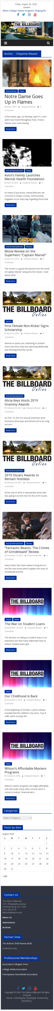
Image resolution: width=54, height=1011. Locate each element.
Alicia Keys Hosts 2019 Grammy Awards (21, 402)
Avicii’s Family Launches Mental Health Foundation (24, 177)
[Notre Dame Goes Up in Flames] (27, 61)
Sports (8, 321)
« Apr (4, 876)
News (22, 91)
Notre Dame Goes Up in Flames (24, 99)
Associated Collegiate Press (15, 964)
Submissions (8, 922)
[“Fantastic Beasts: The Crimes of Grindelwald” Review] (27, 513)
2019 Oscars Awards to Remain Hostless (22, 477)
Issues (8, 619)
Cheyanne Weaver (28, 107)
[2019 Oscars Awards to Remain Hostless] (27, 442)
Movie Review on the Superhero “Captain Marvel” (25, 253)
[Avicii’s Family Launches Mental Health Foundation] (27, 140)
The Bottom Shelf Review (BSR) (17, 943)
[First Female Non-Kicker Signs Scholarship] (27, 292)
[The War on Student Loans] (27, 589)
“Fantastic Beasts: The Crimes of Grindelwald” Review (27, 550)
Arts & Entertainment (14, 170)
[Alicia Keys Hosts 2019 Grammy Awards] (27, 367)
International (11, 91)
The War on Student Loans (25, 624)
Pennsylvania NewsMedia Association (20, 974)
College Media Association (14, 969)
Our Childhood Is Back (21, 696)
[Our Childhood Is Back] (27, 661)
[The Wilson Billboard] (27, 23)
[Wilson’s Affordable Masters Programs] (27, 734)
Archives (6, 927)
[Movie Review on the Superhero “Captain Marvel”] (27, 216)
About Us (7, 917)
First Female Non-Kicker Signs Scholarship (27, 328)
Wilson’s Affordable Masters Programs (25, 770)
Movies (29, 246)
